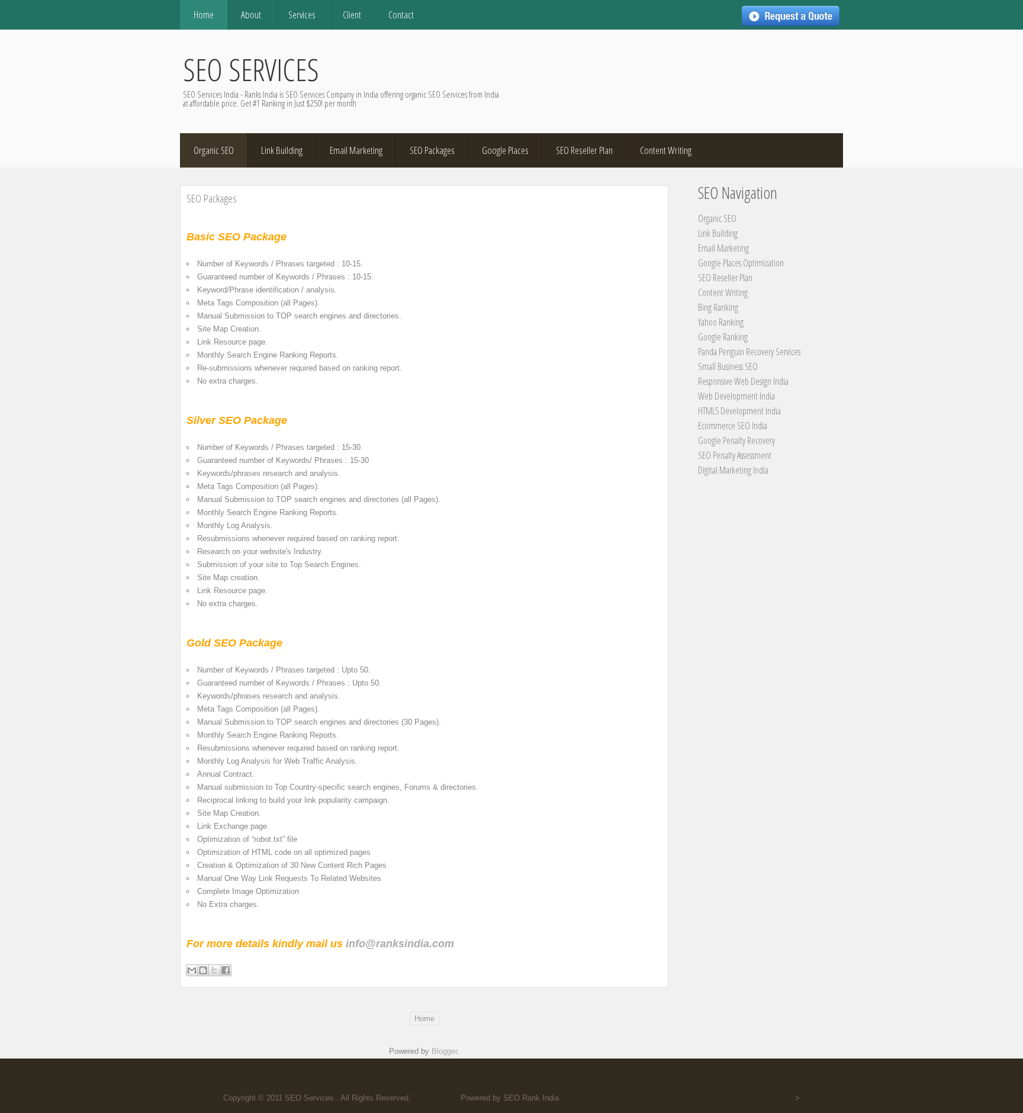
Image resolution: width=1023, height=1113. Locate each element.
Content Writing (665, 150)
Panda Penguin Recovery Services (749, 351)
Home (204, 14)
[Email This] (192, 970)
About (251, 14)
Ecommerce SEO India (732, 425)
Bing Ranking (718, 307)
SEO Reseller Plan (584, 150)
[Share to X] (214, 970)
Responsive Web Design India (743, 381)
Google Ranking (723, 336)
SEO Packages (432, 150)
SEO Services (251, 69)
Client (352, 14)
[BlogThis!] (203, 970)
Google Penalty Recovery (736, 440)
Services (302, 14)
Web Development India (736, 396)
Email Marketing (356, 150)
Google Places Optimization (741, 262)
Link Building (282, 150)
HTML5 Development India (739, 410)
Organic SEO (214, 150)
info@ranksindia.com (401, 944)
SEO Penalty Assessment (734, 455)
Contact (401, 14)
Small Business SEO (728, 366)
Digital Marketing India (733, 470)
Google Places (505, 150)
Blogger (444, 1051)
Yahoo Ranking (721, 322)
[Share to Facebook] (225, 970)
